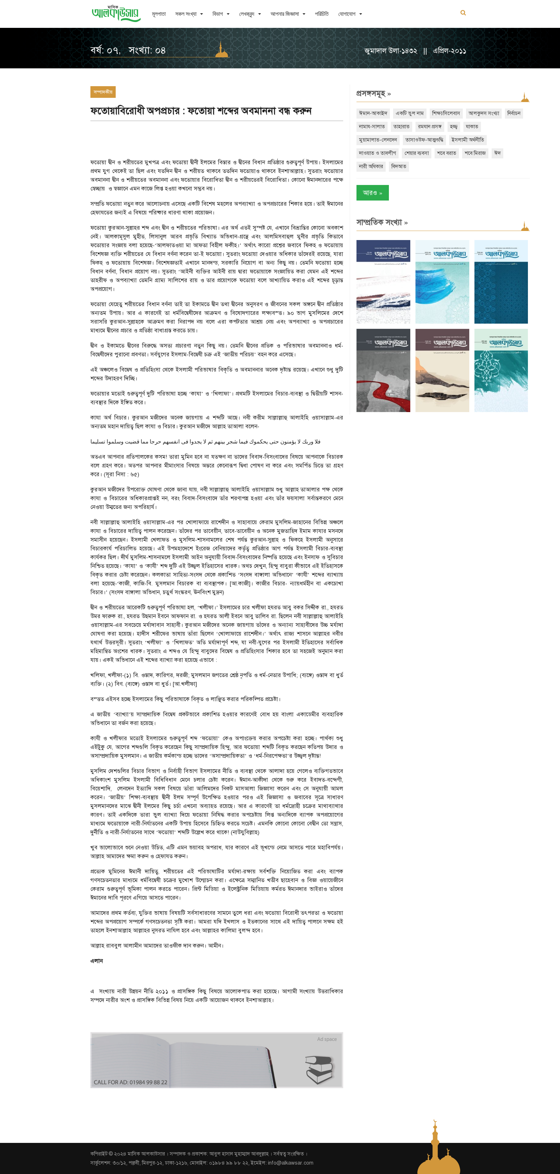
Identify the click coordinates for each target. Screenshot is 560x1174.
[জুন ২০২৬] (501, 322)
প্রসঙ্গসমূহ (373, 93)
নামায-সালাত (372, 126)
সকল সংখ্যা (185, 13)
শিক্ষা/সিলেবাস (446, 113)
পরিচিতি (322, 13)
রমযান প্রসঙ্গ (430, 126)
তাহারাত (401, 126)
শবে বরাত (446, 153)
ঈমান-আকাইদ (373, 113)
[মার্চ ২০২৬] (501, 410)
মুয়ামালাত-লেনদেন (378, 140)
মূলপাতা (159, 13)
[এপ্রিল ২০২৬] (442, 410)
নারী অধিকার (371, 166)
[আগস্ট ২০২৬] (383, 322)
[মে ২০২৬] (383, 410)
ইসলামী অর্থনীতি (468, 140)
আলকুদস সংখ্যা (484, 113)
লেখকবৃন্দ (246, 13)
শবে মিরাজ (475, 153)
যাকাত (472, 126)
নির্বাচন (514, 113)
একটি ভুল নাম (410, 113)
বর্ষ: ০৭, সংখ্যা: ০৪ (128, 50)
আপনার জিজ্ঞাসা (285, 13)
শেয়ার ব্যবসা (416, 153)
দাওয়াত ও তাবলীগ (377, 153)
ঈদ (497, 153)
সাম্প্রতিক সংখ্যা (382, 222)
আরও (372, 192)
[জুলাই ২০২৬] (442, 322)
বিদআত (398, 166)
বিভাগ (218, 13)
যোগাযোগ (347, 13)
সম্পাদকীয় (103, 92)
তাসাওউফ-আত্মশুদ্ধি (424, 140)
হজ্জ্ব (454, 126)
